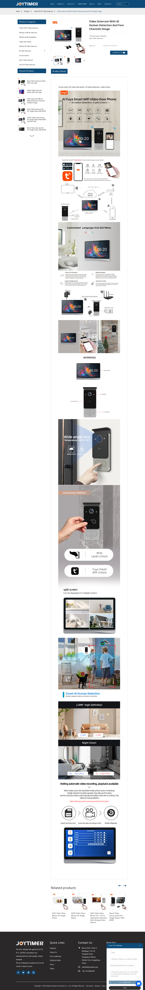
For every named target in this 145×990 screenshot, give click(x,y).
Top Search (89, 986)
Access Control (24, 55)
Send (124, 988)
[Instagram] (33, 972)
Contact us (117, 52)
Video (52, 968)
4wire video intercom (26, 60)
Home (18, 11)
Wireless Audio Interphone (27, 37)
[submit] (127, 4)
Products (27, 11)
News (52, 964)
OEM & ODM (55, 960)
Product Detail (59, 71)
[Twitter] (23, 972)
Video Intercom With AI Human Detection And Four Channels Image (79, 11)
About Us (53, 952)
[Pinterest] (28, 972)
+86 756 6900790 (88, 971)
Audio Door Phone (25, 42)
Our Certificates (55, 956)
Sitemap (97, 986)
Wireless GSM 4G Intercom (28, 32)
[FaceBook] (18, 972)
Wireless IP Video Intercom (28, 46)
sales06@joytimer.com (90, 967)
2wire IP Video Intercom (27, 65)
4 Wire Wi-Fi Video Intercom (43, 11)
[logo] (27, 4)
